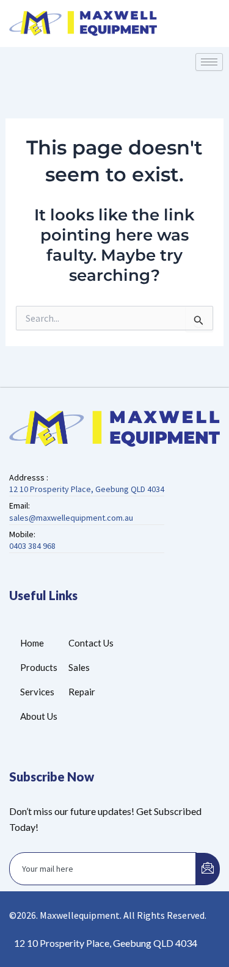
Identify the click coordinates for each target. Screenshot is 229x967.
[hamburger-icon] (209, 62)
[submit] (207, 869)
